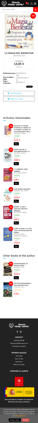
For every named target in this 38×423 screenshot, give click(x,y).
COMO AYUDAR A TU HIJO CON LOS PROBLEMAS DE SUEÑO (23, 230)
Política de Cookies (19, 364)
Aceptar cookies (15, 420)
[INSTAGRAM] (20, 331)
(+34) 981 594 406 (19, 340)
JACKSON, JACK (19, 56)
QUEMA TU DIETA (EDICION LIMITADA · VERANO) (21, 209)
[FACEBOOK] (17, 331)
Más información (20, 416)
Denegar (25, 420)
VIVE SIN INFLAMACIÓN (22, 189)
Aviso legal (19, 356)
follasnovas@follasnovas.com (19, 343)
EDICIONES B (21, 73)
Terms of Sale (19, 359)
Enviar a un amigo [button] (16, 99)
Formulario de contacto (19, 346)
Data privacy (19, 361)
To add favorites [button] (15, 93)
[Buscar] (35, 9)
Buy (16, 144)
